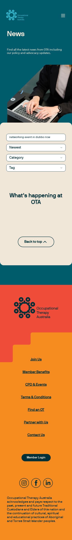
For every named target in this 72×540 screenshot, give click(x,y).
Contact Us (36, 435)
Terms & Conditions (36, 397)
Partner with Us (36, 422)
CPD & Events (36, 384)
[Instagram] (24, 483)
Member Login (36, 457)
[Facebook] (36, 483)
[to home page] (17, 15)
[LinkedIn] (48, 483)
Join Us (36, 359)
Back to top (33, 241)
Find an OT (36, 409)
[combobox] (36, 147)
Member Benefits (36, 372)
